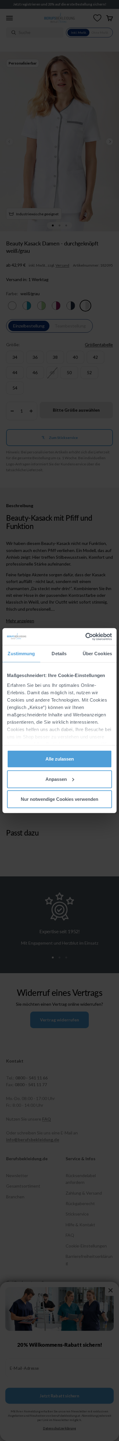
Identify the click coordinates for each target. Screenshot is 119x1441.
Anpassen (56, 778)
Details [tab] (59, 653)
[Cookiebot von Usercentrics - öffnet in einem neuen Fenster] (85, 636)
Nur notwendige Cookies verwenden (59, 799)
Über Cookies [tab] (97, 653)
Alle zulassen (59, 759)
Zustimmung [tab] (21, 653)
